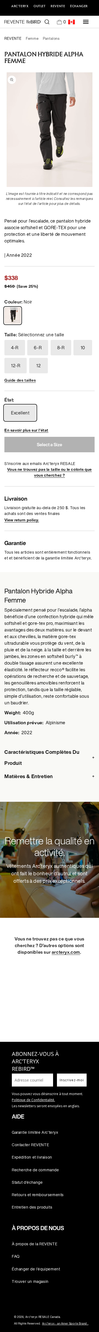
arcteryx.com (66, 952)
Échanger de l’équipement (36, 1269)
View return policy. (21, 520)
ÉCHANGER (79, 6)
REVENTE (58, 6)
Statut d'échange (27, 1182)
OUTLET (40, 6)
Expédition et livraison (32, 1157)
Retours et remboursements (38, 1195)
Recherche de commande (35, 1170)
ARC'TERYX (19, 6)
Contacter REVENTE (30, 1145)
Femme (32, 38)
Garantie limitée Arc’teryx (35, 1132)
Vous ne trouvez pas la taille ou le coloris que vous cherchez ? (49, 472)
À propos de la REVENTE (34, 1244)
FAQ (16, 1256)
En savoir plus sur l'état (26, 430)
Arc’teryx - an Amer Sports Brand (65, 1324)
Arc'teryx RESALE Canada (42, 1317)
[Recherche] (47, 22)
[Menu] (86, 22)
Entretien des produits (32, 1207)
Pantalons (51, 38)
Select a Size (49, 444)
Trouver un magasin (30, 1281)
